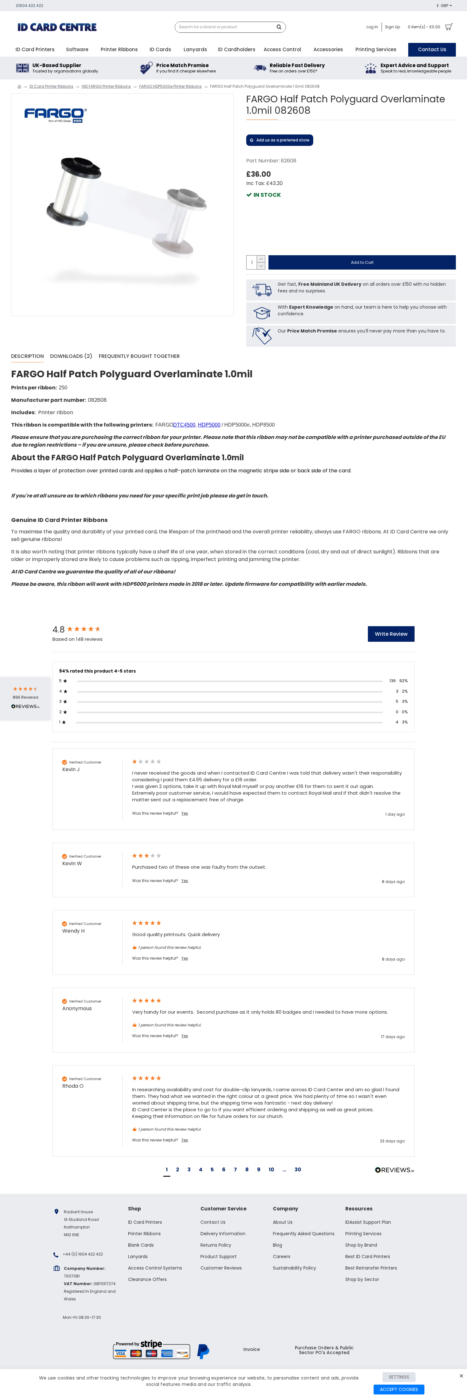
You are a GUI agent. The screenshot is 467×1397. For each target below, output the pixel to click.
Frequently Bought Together (139, 356)
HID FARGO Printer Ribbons (106, 86)
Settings (399, 1377)
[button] (166, 1170)
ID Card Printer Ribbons (51, 86)
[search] (281, 27)
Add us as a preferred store (282, 140)
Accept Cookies (399, 1389)
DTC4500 (184, 425)
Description (27, 356)
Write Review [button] (391, 634)
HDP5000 (209, 425)
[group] (85, 629)
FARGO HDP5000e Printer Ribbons (170, 86)
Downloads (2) (71, 356)
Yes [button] (184, 813)
